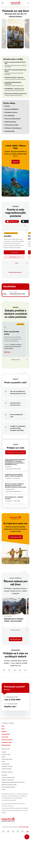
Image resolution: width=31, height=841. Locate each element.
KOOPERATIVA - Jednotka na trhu (14, 89)
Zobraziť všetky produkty (15, 272)
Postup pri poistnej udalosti (12, 118)
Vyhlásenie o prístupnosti (8, 780)
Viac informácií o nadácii (16, 537)
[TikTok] (26, 671)
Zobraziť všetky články (15, 639)
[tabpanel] (15, 251)
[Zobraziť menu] (28, 3)
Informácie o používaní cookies (9, 784)
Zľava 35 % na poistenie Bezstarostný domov (15, 72)
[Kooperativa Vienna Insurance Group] (15, 3)
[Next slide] (24, 225)
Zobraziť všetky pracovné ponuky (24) (15, 452)
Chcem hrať (16, 162)
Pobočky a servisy (6, 754)
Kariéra (3, 756)
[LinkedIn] (15, 671)
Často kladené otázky (7, 759)
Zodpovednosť (6, 734)
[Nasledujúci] (27, 263)
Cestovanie (5, 737)
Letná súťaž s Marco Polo (13, 294)
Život (3, 729)
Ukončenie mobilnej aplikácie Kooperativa (14, 84)
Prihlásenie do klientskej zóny (13, 128)
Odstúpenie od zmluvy (11, 112)
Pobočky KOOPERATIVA (11, 109)
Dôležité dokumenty (10, 122)
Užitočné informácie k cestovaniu (15, 78)
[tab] (11, 359)
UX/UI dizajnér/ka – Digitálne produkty (14, 497)
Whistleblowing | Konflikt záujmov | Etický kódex (13, 782)
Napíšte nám (10, 706)
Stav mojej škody (9, 115)
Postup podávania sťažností (8, 787)
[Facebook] (4, 671)
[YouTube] (21, 671)
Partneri (4, 789)
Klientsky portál (5, 764)
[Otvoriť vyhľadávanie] (2, 3)
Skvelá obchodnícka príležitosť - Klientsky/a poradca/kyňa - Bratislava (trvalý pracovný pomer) (15, 485)
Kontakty (7, 106)
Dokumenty (4, 775)
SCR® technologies (24, 827)
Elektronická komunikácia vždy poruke (16, 94)
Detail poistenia (17, 253)
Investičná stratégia (6, 768)
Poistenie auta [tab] (13, 221)
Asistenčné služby (10, 131)
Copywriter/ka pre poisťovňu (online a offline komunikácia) (14, 475)
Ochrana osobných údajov (8, 777)
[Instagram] (10, 671)
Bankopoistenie (6, 745)
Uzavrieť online (16, 257)
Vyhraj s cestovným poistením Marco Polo (15, 64)
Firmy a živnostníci (7, 739)
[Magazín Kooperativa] (27, 831)
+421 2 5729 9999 (12, 700)
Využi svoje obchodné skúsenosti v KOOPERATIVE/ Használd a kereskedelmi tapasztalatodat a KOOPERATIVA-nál (15, 462)
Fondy (3, 761)
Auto (3, 726)
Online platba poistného (11, 125)
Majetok (4, 731)
